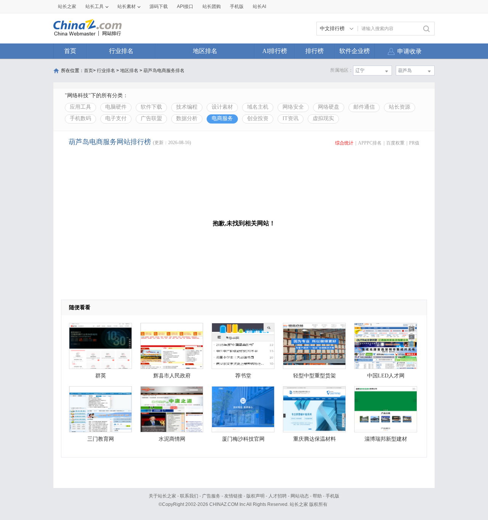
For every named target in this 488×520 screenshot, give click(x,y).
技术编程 (186, 107)
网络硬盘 (328, 107)
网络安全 (293, 107)
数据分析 (186, 118)
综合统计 (344, 143)
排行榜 (314, 51)
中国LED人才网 (386, 376)
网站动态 (300, 496)
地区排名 (205, 51)
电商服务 (222, 118)
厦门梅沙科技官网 (243, 439)
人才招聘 (277, 496)
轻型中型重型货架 (314, 376)
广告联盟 (151, 118)
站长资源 (399, 107)
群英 (100, 376)
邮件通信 (364, 107)
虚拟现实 (323, 118)
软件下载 (151, 107)
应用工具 (80, 107)
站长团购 (211, 6)
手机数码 (80, 118)
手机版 (332, 496)
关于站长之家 (162, 496)
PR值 (414, 143)
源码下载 (158, 6)
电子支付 (116, 118)
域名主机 (257, 107)
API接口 (185, 6)
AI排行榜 (274, 51)
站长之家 (67, 6)
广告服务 (211, 496)
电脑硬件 (116, 107)
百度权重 (395, 143)
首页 (70, 51)
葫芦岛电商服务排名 (164, 70)
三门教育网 (100, 439)
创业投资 (257, 118)
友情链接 (233, 496)
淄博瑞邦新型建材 (385, 439)
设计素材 (222, 107)
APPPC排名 (370, 143)
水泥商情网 (172, 439)
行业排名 (121, 51)
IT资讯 (291, 118)
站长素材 (126, 6)
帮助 (317, 496)
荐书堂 (243, 376)
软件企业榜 (354, 51)
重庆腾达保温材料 (314, 439)
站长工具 (94, 6)
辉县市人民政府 (172, 376)
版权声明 (255, 496)
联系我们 (189, 496)
